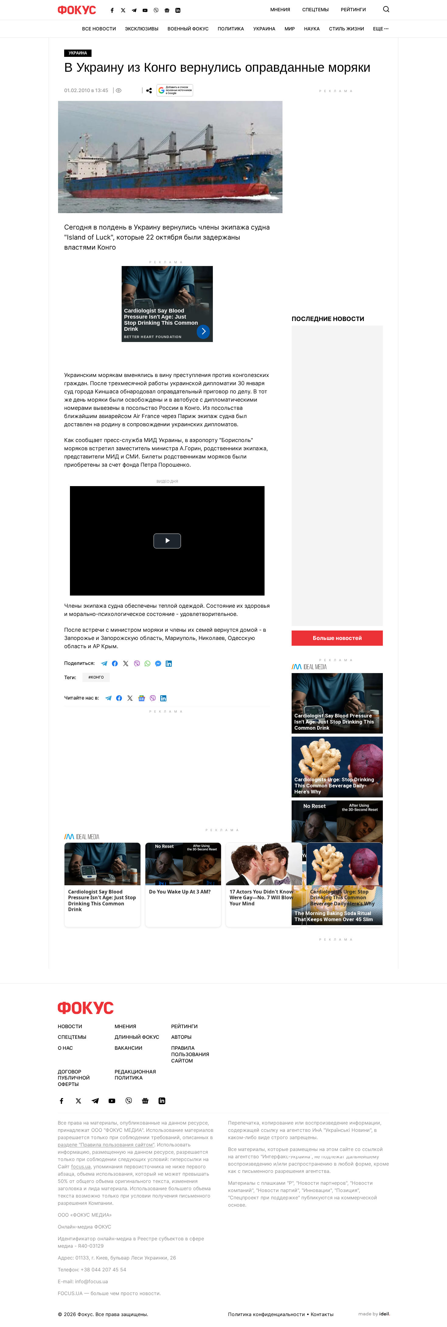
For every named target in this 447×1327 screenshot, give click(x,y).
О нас (65, 1048)
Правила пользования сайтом (190, 1054)
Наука (312, 29)
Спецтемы (315, 9)
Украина (264, 29)
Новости (70, 1026)
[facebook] (61, 1101)
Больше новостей (337, 638)
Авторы (181, 1037)
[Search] (386, 9)
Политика (231, 29)
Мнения (280, 9)
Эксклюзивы (141, 29)
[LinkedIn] (177, 10)
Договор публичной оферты (74, 1078)
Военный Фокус (188, 29)
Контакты (322, 1314)
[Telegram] (134, 10)
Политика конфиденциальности (266, 1314)
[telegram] (95, 1101)
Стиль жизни (346, 29)
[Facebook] (112, 10)
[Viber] (156, 10)
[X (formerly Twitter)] (123, 10)
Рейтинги (353, 9)
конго (97, 677)
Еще (378, 29)
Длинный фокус (137, 1037)
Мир (290, 29)
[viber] (128, 1101)
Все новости (99, 29)
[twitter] (78, 1101)
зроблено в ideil (374, 1314)
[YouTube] (145, 10)
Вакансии (128, 1048)
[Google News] (166, 10)
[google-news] (145, 1101)
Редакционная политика (135, 1075)
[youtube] (112, 1101)
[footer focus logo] (86, 1008)
